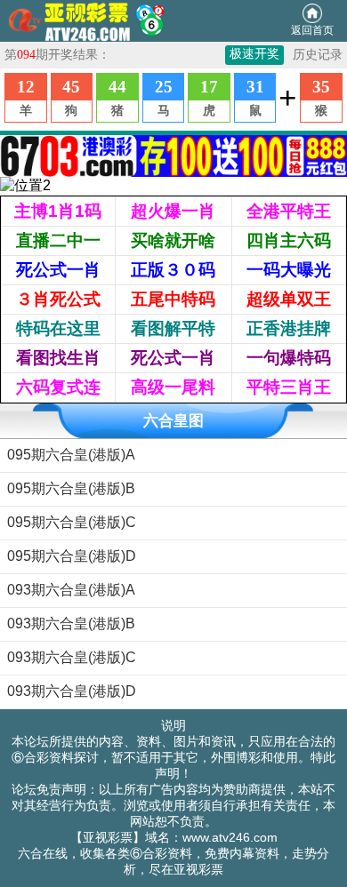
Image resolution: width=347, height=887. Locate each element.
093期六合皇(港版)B (71, 623)
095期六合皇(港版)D (71, 555)
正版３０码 (173, 269)
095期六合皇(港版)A (71, 454)
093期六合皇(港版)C (71, 657)
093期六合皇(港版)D (71, 691)
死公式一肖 (58, 269)
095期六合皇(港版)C (71, 522)
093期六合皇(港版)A (71, 589)
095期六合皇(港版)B (71, 488)
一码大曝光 (288, 269)
